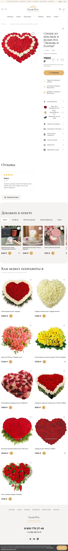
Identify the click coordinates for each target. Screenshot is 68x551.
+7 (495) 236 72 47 (34, 532)
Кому (56, 17)
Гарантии (35, 1)
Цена (49, 17)
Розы (18, 17)
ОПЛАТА (19, 509)
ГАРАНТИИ (27, 509)
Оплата (29, 1)
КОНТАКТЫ (56, 509)
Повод (40, 17)
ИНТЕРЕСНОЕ (36, 509)
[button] (2, 9)
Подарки (27, 17)
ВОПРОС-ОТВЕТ (46, 509)
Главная (3, 24)
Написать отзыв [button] (12, 197)
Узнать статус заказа (12, 1)
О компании (43, 1)
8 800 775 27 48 (34, 528)
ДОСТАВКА (12, 509)
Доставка (22, 1)
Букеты (10, 17)
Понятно (62, 548)
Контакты (51, 1)
